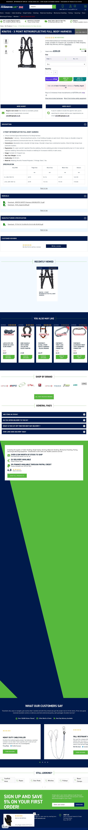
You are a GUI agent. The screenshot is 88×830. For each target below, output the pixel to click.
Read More (68, 44)
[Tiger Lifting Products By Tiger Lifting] (31, 385)
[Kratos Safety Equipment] (66, 385)
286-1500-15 (83, 32)
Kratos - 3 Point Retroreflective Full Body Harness (47, 293)
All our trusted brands (44, 397)
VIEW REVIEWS (10, 751)
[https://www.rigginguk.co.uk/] (9, 6)
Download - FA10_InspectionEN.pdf (18, 205)
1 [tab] (40, 762)
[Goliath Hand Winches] (39, 385)
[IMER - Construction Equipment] (75, 385)
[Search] (54, 7)
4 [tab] (48, 762)
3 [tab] (45, 762)
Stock (82, 51)
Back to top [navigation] (44, 188)
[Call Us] (63, 7)
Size (46, 55)
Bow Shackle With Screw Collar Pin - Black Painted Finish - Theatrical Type (26, 345)
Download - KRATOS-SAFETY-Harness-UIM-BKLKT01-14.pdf (26, 202)
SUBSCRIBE (79, 804)
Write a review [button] (56, 246)
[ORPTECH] (4, 386)
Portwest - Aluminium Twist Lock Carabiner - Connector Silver (79, 345)
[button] (75, 8)
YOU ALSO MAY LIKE (44, 318)
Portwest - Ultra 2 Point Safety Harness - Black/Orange (43, 345)
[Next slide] (41, 51)
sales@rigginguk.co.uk (39, 818)
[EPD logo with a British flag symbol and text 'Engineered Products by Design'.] (13, 386)
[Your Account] (70, 7)
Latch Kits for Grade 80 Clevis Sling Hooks (8, 345)
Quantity (48, 69)
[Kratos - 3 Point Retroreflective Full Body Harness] (6, 41)
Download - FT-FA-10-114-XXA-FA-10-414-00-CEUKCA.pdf (25, 224)
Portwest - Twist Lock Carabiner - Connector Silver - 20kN (60, 345)
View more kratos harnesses (54, 98)
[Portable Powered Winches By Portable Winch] (22, 384)
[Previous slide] (13, 51)
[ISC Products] (84, 384)
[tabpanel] (47, 284)
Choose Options (8, 357)
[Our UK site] (21, 7)
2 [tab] (43, 762)
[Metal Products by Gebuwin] (57, 386)
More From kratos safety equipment (75, 98)
